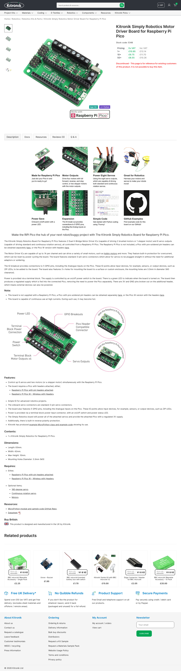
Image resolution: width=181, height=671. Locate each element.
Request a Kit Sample (58, 641)
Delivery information (57, 627)
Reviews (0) (58, 137)
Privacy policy (55, 659)
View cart (96, 627)
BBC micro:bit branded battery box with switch (75, 578)
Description (13, 137)
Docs (27, 137)
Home (7, 19)
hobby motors (110, 253)
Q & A (74, 137)
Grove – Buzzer (47, 577)
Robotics (71, 13)
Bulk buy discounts (57, 632)
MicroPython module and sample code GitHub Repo (32, 509)
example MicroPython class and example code (51, 424)
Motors (15, 497)
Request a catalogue (13, 632)
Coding (40, 13)
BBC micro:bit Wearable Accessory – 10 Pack (163, 578)
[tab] (12, 137)
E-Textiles (55, 13)
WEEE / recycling (12, 646)
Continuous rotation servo (24, 493)
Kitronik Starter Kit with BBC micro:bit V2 (105, 578)
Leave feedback (11, 637)
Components (88, 13)
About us (8, 623)
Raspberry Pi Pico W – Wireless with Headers (33, 394)
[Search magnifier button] (122, 5)
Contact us (9, 627)
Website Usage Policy (58, 650)
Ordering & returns (57, 623)
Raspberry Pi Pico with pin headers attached (32, 390)
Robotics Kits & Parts (32, 19)
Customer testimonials (14, 641)
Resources (106, 13)
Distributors (53, 637)
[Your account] (169, 5)
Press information (12, 650)
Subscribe (144, 633)
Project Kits (9, 13)
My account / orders (101, 623)
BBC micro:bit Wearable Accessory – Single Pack (17, 578)
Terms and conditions (58, 655)
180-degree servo (20, 489)
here (28, 247)
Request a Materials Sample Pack (63, 646)
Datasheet (12, 512)
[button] (17, 571)
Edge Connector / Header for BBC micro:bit (134, 578)
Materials (26, 13)
